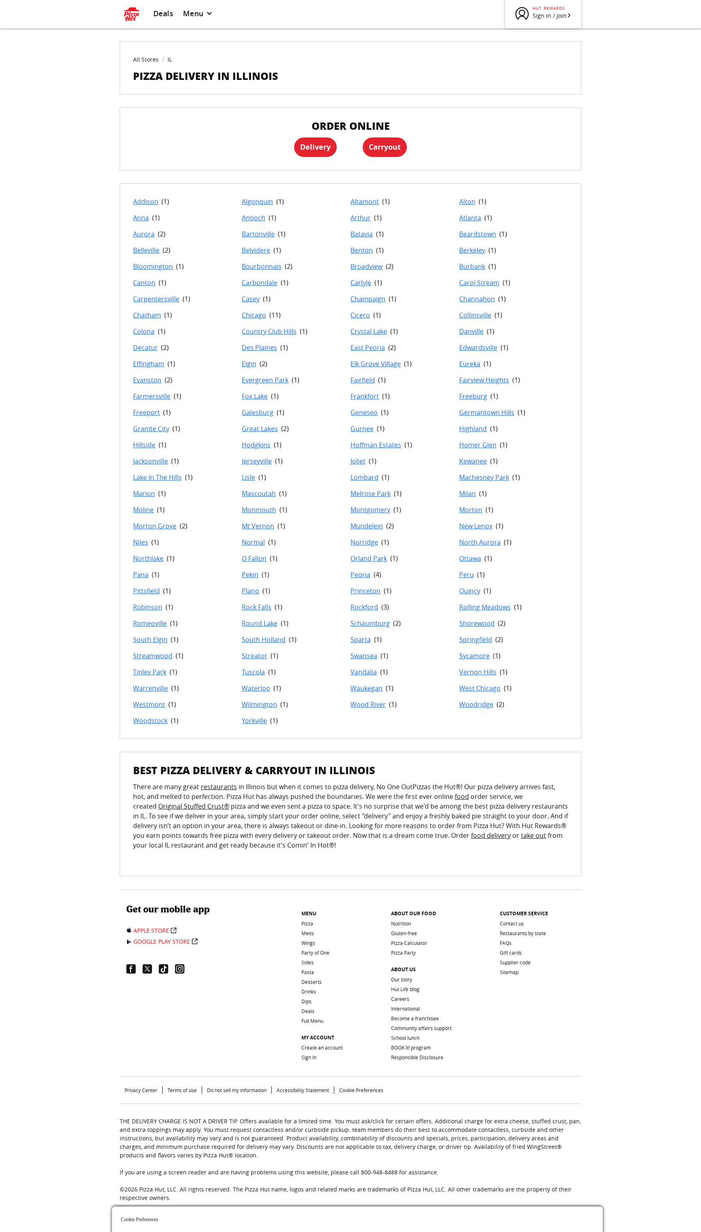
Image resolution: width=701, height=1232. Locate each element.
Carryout (385, 147)
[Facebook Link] (134, 969)
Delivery (315, 147)
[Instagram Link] (183, 969)
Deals (163, 13)
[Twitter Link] (150, 969)
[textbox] (350, 821)
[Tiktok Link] (167, 969)
